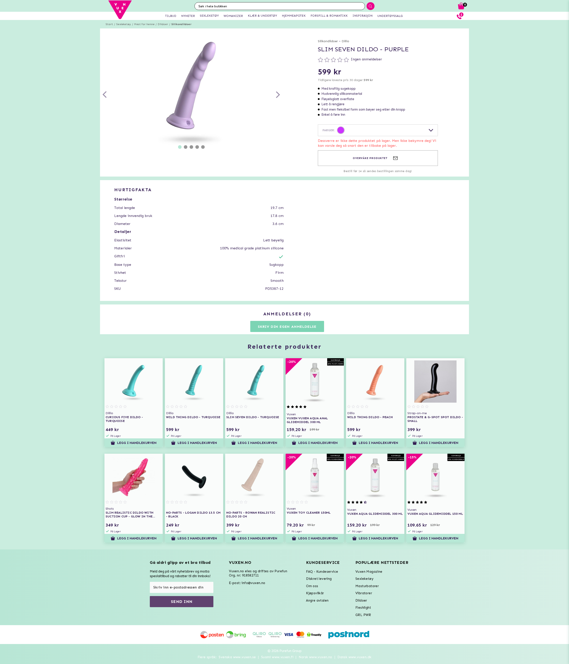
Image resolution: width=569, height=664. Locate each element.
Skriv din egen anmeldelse (287, 326)
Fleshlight (363, 608)
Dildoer (163, 24)
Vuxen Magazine (369, 572)
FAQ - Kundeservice (322, 572)
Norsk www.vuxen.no (315, 657)
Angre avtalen (317, 600)
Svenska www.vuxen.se (237, 657)
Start (109, 24)
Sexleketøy (123, 24)
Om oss (312, 586)
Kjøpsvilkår (315, 593)
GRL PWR (363, 615)
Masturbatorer (367, 586)
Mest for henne (144, 24)
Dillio (345, 41)
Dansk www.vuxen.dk (354, 657)
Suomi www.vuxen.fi (277, 657)
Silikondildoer (181, 24)
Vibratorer (363, 593)
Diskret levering (319, 579)
